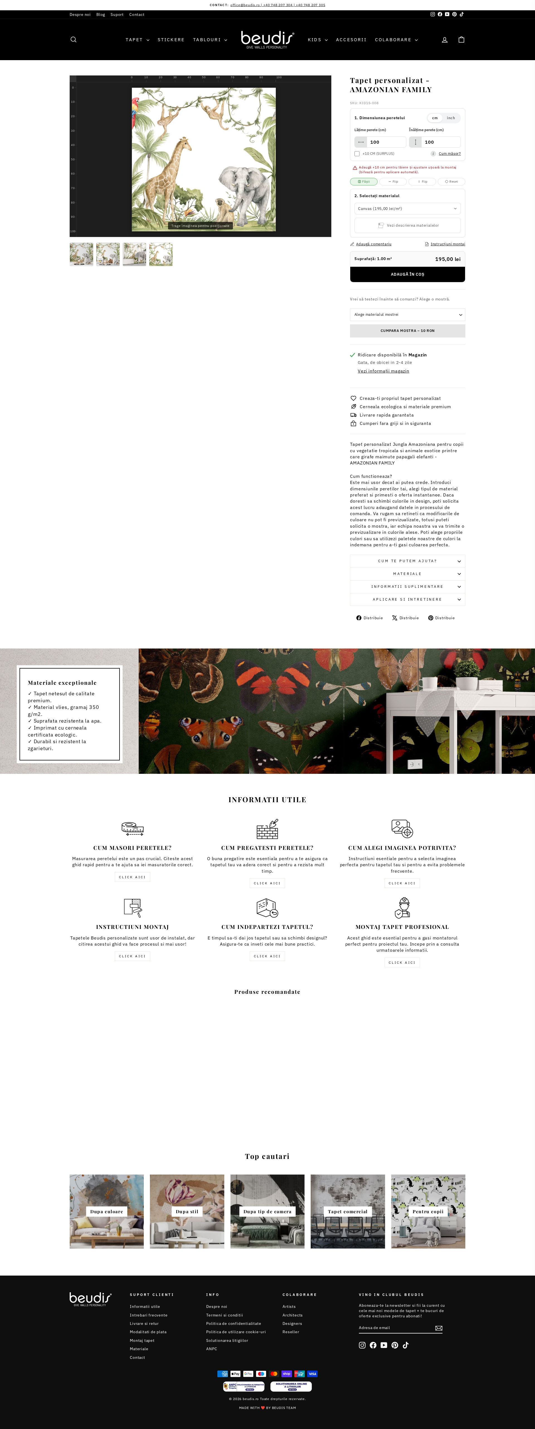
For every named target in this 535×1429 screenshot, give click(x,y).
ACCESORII (351, 39)
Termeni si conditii (224, 1315)
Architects (293, 1315)
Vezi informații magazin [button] (383, 371)
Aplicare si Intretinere (407, 599)
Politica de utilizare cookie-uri (236, 1331)
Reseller (291, 1331)
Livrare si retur (144, 1323)
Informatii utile (145, 1306)
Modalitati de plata (148, 1331)
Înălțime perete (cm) (426, 130)
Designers (292, 1323)
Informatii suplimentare (407, 586)
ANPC (211, 1348)
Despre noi (80, 14)
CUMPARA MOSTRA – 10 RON (408, 330)
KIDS (316, 39)
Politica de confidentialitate (233, 1323)
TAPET (135, 39)
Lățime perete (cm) (370, 130)
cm (435, 118)
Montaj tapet (142, 1340)
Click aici (132, 877)
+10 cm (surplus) (378, 153)
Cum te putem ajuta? (407, 561)
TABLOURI (208, 39)
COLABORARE (394, 39)
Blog (100, 14)
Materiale (407, 573)
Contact (137, 14)
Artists (289, 1306)
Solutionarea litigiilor (227, 1340)
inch (451, 118)
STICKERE (171, 39)
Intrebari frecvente (148, 1315)
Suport (117, 14)
